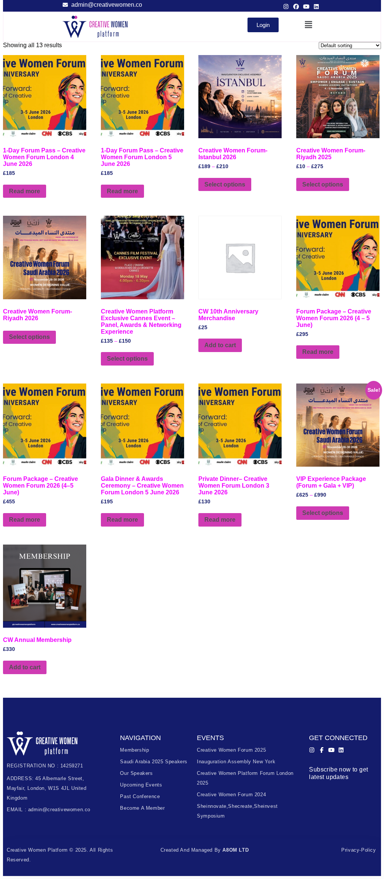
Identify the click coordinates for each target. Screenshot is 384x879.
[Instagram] (286, 6)
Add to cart (220, 345)
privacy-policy (358, 850)
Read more (24, 191)
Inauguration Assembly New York (236, 761)
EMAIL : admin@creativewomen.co (48, 809)
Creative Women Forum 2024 (231, 794)
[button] (308, 25)
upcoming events (141, 785)
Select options (224, 184)
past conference (140, 796)
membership (134, 750)
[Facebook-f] (321, 750)
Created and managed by (204, 850)
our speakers (136, 773)
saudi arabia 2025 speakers (154, 761)
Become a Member (142, 808)
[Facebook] (296, 6)
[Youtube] (306, 6)
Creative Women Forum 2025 (231, 750)
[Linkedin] (316, 6)
